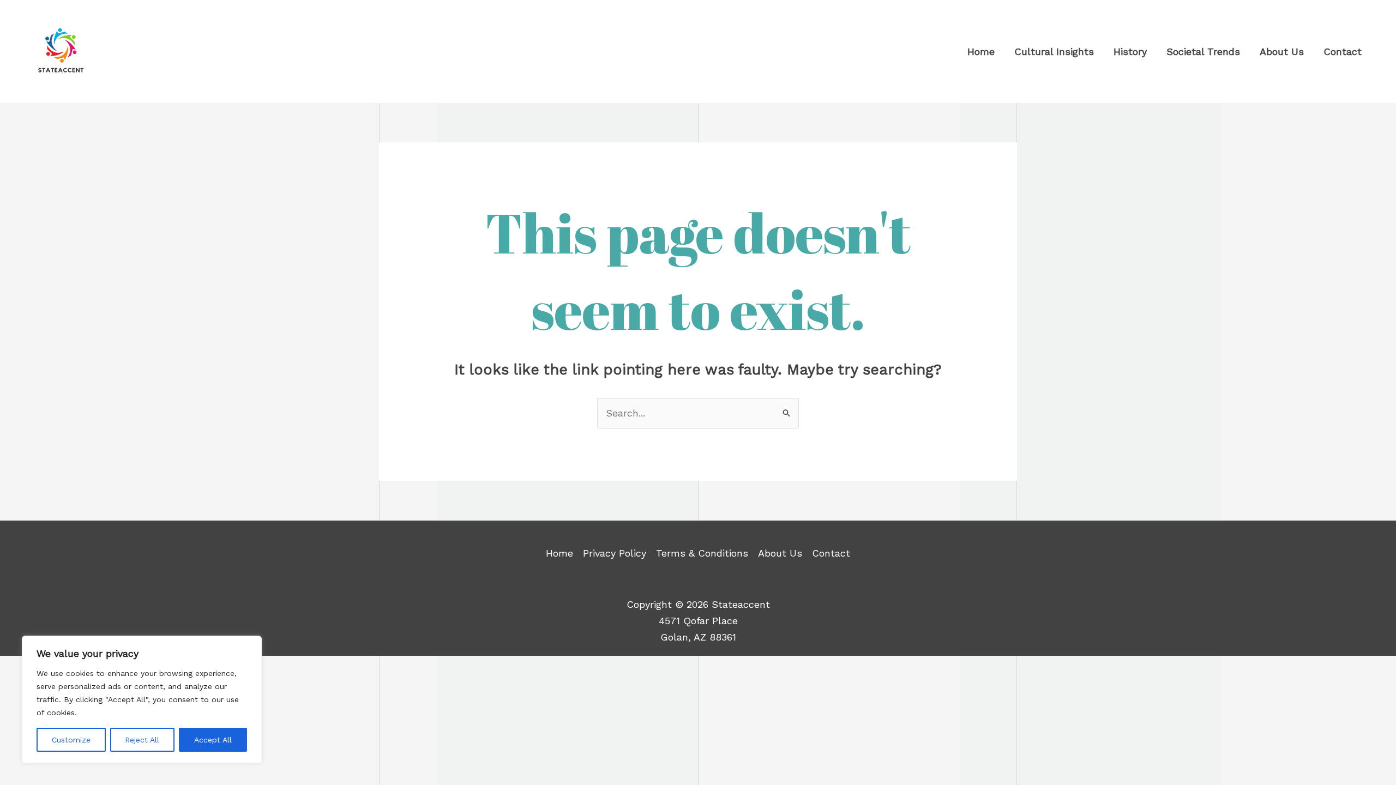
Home (559, 553)
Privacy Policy (614, 553)
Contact (831, 553)
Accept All (213, 739)
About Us (780, 553)
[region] (142, 699)
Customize (71, 739)
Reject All (142, 739)
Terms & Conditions (702, 553)
